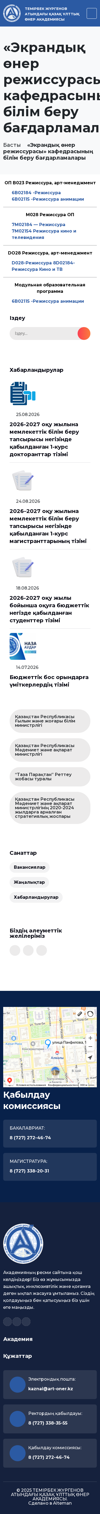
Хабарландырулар (36, 897)
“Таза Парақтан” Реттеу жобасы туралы (43, 776)
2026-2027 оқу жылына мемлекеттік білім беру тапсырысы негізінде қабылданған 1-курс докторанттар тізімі (44, 439)
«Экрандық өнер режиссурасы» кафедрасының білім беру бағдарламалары (48, 151)
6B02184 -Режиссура (36, 192)
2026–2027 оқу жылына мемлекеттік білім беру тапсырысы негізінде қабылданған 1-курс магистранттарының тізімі (48, 526)
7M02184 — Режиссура (38, 224)
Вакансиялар (29, 867)
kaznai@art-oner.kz (50, 1388)
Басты (12, 145)
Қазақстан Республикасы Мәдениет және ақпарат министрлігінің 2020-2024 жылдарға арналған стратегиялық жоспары (44, 808)
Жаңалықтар (29, 882)
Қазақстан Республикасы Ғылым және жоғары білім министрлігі (45, 721)
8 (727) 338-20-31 (29, 1171)
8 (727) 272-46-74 (30, 1137)
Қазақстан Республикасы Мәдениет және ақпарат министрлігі (44, 750)
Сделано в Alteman (50, 1503)
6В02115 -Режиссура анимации (48, 199)
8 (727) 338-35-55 (47, 1423)
